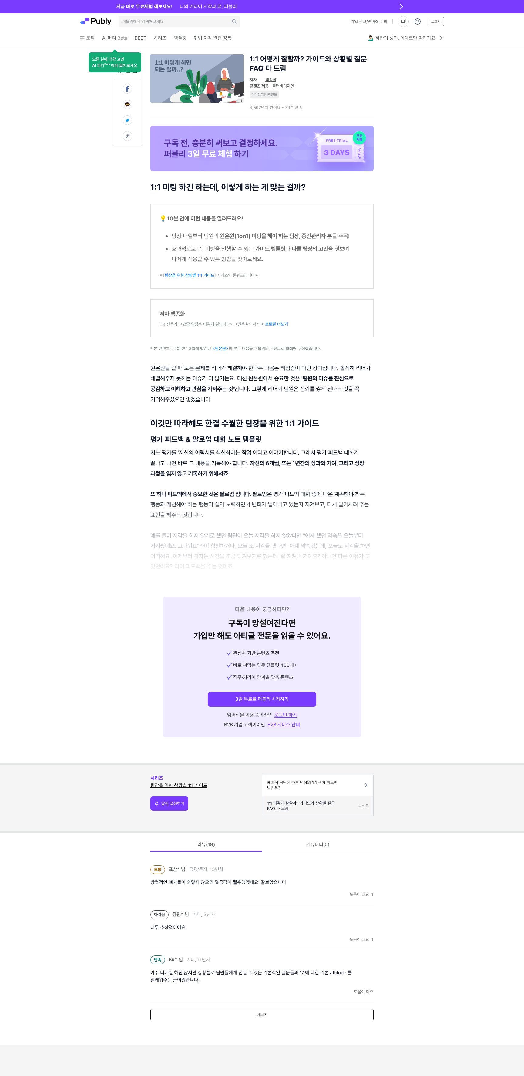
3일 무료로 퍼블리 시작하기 (262, 699)
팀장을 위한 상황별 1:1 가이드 (189, 275)
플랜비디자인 (283, 86)
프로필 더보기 (276, 324)
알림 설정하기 (172, 803)
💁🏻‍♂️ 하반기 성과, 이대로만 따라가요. (402, 38)
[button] (115, 62)
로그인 (435, 21)
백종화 (270, 79)
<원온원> (220, 348)
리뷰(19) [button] (206, 844)
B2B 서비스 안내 (283, 724)
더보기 (262, 1014)
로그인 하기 (285, 715)
